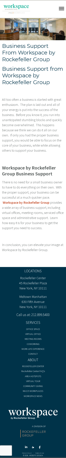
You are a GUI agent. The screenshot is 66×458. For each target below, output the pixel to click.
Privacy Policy (27, 453)
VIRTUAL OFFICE (33, 334)
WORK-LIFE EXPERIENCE (33, 349)
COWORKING (33, 344)
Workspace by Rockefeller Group (26, 202)
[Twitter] (33, 448)
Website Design (36, 455)
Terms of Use (39, 453)
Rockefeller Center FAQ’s (33, 371)
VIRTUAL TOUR (33, 381)
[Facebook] (40, 448)
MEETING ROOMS (33, 339)
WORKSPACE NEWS (33, 396)
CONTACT (33, 354)
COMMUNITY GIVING (33, 386)
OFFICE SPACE (33, 329)
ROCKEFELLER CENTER (33, 366)
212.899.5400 (40, 314)
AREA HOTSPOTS (33, 376)
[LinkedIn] (26, 448)
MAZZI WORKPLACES (33, 391)
